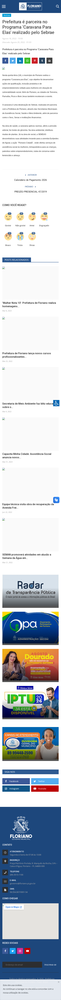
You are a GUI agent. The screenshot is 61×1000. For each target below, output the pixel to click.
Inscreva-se (50, 964)
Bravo (8, 245)
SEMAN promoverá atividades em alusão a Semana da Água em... (26, 556)
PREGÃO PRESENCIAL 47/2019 (30, 191)
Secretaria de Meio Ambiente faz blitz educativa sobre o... (29, 405)
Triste (20, 245)
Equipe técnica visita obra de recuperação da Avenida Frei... (28, 506)
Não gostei (20, 225)
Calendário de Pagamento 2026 (30, 180)
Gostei (8, 225)
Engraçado (44, 225)
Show (32, 245)
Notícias (7, 15)
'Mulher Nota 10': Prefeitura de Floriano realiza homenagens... (29, 304)
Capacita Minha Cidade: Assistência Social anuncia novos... (26, 455)
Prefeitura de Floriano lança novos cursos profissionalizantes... (26, 355)
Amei (32, 225)
